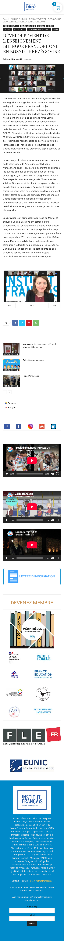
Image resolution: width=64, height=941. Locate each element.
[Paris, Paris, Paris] (11, 381)
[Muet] (52, 473)
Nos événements (19, 29)
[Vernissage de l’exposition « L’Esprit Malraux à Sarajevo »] (11, 349)
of (32, 305)
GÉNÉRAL (41, 26)
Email (32, 915)
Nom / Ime (32, 906)
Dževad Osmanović (13, 59)
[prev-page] (5, 392)
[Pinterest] (29, 323)
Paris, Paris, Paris (31, 376)
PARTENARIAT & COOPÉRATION (39, 29)
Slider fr (55, 29)
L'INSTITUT (7, 29)
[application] (32, 460)
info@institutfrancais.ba (41, 880)
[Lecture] (6, 473)
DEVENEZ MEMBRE (32, 602)
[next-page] (9, 392)
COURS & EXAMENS (28, 26)
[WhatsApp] (36, 323)
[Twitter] (22, 323)
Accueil (6, 19)
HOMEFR (50, 26)
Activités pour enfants (33, 360)
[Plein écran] (57, 473)
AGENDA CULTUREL (19, 19)
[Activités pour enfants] (11, 365)
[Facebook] (15, 323)
